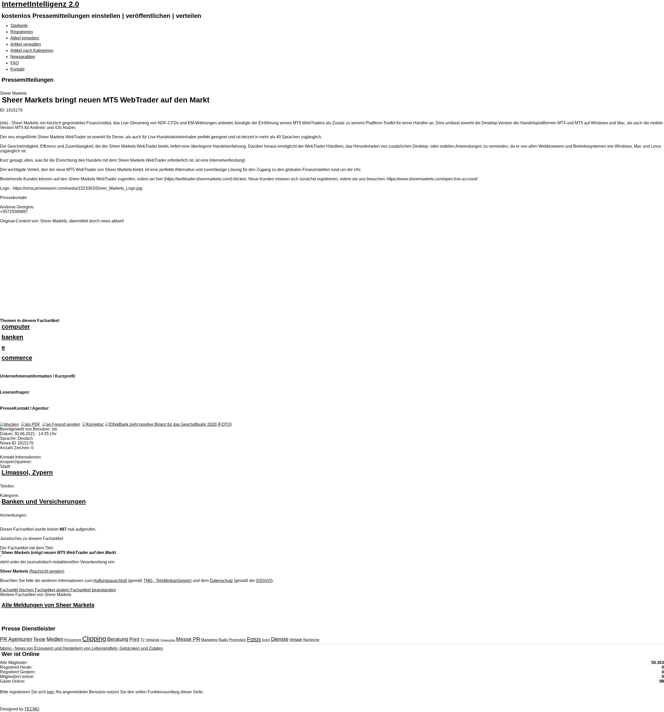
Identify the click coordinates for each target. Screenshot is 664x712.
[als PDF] (30, 424)
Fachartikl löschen (17, 590)
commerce (17, 357)
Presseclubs (168, 640)
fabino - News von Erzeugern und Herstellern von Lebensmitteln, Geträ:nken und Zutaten (81, 648)
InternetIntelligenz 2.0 (40, 4)
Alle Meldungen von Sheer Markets (48, 605)
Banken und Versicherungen (44, 501)
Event (266, 640)
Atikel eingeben (24, 38)
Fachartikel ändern (52, 590)
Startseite (19, 25)
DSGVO (263, 580)
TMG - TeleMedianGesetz (166, 580)
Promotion (237, 640)
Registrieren (21, 32)
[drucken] (9, 424)
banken (12, 336)
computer (16, 326)
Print (134, 639)
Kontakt (17, 69)
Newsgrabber (22, 56)
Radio (223, 640)
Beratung (117, 639)
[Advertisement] (78, 274)
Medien (54, 639)
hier (50, 692)
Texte (39, 639)
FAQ (14, 63)
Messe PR (188, 639)
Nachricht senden (47, 571)
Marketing (209, 640)
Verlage (295, 639)
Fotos (254, 639)
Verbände (153, 640)
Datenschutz (221, 580)
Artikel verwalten (25, 44)
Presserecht (72, 640)
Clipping (94, 638)
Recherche (311, 640)
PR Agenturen (16, 639)
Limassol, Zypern (27, 472)
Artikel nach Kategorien (31, 50)
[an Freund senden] (61, 424)
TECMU (31, 709)
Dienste (279, 639)
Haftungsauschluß (110, 580)
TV (142, 640)
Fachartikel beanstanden (93, 590)
